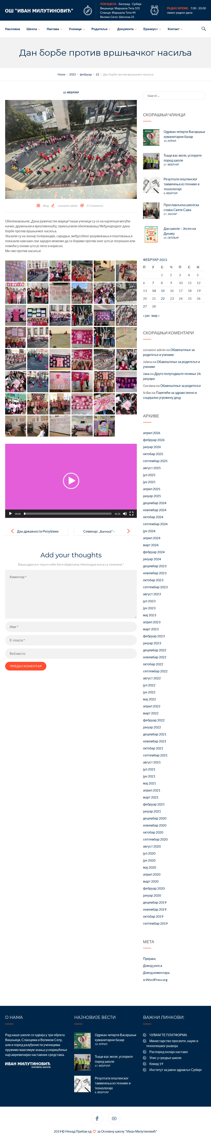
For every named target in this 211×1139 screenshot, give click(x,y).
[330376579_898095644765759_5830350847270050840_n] (59, 337)
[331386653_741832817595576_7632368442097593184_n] (82, 359)
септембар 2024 (155, 524)
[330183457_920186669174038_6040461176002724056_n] (104, 293)
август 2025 (152, 468)
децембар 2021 (154, 734)
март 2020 (150, 881)
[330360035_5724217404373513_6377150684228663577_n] (37, 337)
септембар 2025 (155, 461)
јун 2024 (149, 531)
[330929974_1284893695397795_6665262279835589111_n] (37, 359)
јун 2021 (149, 776)
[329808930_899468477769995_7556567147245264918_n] (104, 271)
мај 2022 (149, 699)
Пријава (149, 959)
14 (154, 290)
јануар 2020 (152, 895)
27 (145, 306)
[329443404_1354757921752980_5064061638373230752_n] (15, 271)
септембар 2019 (155, 923)
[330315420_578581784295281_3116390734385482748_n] (104, 315)
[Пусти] (10, 514)
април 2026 (151, 433)
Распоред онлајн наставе (168, 1052)
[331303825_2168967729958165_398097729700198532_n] (59, 359)
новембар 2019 (154, 909)
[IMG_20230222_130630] (82, 426)
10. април (170, 140)
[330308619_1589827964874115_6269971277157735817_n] (82, 315)
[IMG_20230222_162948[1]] (59, 426)
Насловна (12, 29)
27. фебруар (171, 164)
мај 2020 (149, 867)
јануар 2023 (152, 643)
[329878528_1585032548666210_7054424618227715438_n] (15, 293)
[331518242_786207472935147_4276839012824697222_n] (15, 381)
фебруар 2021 (154, 804)
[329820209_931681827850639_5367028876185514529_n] (126, 271)
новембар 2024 (154, 510)
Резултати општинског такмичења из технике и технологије (181, 184)
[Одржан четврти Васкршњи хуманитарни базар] (151, 137)
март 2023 (150, 629)
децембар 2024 (154, 503)
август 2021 (152, 762)
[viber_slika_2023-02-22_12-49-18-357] (104, 426)
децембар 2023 (154, 566)
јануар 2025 (152, 496)
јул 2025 (149, 475)
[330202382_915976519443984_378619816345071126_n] (126, 293)
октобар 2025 (153, 454)
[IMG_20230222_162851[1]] (37, 426)
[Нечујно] (125, 514)
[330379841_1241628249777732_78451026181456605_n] (82, 337)
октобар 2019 (153, 916)
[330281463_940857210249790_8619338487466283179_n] (37, 315)
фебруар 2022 (154, 720)
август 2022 (152, 678)
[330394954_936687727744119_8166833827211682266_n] (104, 337)
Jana (146, 374)
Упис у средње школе (165, 1058)
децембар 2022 (154, 650)
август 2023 (152, 594)
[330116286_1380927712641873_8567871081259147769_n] (82, 293)
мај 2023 (149, 615)
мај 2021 (149, 783)
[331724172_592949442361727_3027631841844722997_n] (59, 403)
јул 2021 (149, 769)
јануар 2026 (152, 447)
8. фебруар (171, 193)
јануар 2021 (152, 811)
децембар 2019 (154, 902)
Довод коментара (156, 973)
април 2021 (151, 790)
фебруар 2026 (154, 440)
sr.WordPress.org (155, 980)
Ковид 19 (156, 1064)
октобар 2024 (153, 517)
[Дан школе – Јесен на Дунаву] (151, 234)
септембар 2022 (155, 671)
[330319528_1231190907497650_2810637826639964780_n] (126, 315)
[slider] (67, 514)
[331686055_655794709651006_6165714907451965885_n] (126, 381)
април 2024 (151, 538)
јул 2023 (149, 601)
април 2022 (151, 706)
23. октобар (171, 237)
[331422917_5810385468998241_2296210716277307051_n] (126, 359)
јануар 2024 (152, 559)
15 (163, 290)
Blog (46, 205)
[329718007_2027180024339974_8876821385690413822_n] (59, 271)
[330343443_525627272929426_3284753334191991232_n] (15, 337)
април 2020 (151, 874)
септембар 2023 (155, 587)
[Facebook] (97, 1119)
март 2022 (150, 713)
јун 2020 (149, 860)
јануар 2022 (152, 727)
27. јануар (170, 214)
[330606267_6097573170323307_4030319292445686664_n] (126, 337)
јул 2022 (149, 685)
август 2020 (152, 846)
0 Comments (95, 205)
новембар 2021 (154, 741)
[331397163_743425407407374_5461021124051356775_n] (104, 359)
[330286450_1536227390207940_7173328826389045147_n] (59, 315)
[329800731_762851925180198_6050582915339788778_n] (82, 271)
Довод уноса (152, 966)
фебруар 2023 (154, 636)
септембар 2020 (155, 839)
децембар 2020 (154, 818)
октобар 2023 (153, 580)
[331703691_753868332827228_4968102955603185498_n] (15, 403)
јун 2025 (149, 482)
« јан (146, 315)
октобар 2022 (153, 664)
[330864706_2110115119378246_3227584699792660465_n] (15, 359)
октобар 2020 (153, 832)
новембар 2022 (154, 657)
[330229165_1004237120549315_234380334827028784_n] (15, 315)
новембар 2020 (154, 825)
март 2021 (150, 797)
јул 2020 (149, 853)
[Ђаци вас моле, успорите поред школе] (151, 161)
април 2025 (151, 489)
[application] (71, 481)
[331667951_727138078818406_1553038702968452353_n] (104, 381)
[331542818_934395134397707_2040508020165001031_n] (37, 381)
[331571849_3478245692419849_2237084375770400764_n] (59, 381)
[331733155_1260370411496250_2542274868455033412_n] (82, 403)
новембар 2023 (154, 573)
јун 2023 (149, 608)
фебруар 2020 (154, 888)
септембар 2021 (155, 755)
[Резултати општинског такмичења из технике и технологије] (151, 185)
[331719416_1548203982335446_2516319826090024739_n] (37, 403)
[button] (71, 481)
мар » (155, 315)
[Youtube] (114, 1119)
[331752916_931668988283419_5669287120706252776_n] (126, 403)
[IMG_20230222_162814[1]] (15, 426)
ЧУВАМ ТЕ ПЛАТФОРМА (168, 1035)
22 (163, 298)
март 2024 (150, 545)
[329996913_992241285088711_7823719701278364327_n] (59, 293)
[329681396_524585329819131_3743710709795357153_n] (37, 271)
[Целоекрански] (131, 514)
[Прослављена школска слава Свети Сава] (151, 210)
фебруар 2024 (154, 552)
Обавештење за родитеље (180, 385)
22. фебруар (71, 92)
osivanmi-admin (68, 205)
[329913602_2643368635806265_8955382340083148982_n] (37, 293)
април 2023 (151, 622)
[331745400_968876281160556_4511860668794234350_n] (104, 403)
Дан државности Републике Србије (38, 534)
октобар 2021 (153, 748)
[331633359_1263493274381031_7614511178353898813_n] (82, 381)
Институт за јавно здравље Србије (175, 1070)
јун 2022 (149, 692)
